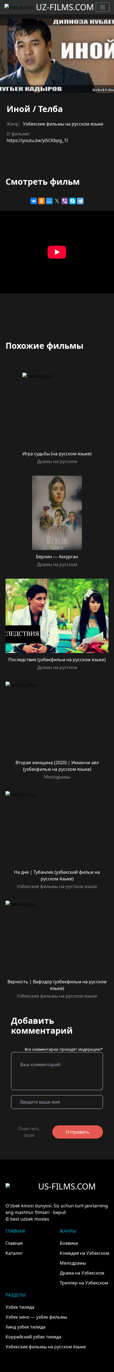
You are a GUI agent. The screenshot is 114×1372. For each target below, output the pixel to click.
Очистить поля (29, 1132)
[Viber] (64, 201)
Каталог (14, 1253)
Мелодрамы (57, 777)
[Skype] (72, 201)
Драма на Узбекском (82, 1273)
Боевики (69, 1243)
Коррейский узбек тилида (33, 1337)
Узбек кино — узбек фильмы (36, 1317)
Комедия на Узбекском (84, 1253)
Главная (14, 1243)
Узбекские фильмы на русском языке (63, 124)
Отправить (78, 1132)
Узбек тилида (20, 1307)
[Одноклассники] (41, 201)
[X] (57, 201)
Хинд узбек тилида (25, 1327)
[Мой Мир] (49, 201)
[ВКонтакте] (33, 201)
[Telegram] (80, 201)
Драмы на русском (57, 461)
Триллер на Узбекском (84, 1283)
